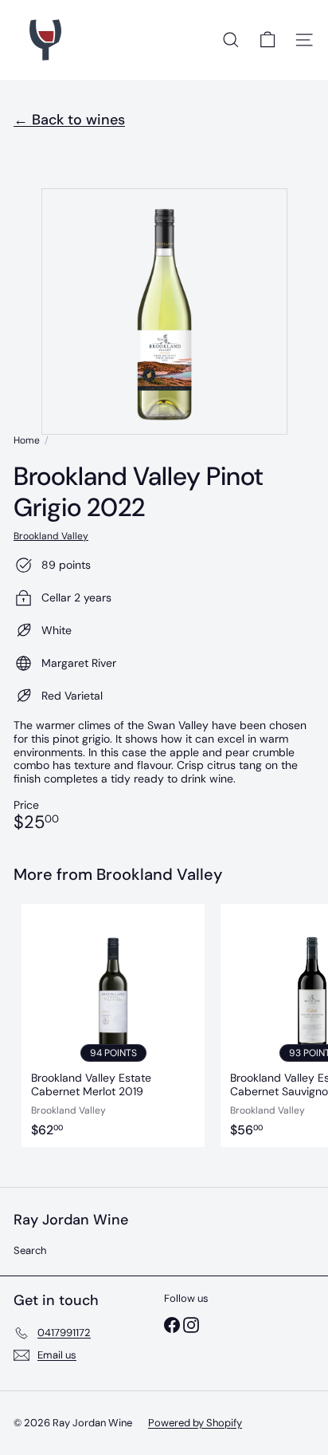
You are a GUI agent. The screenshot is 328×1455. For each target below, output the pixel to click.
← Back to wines (69, 119)
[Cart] (267, 40)
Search (30, 1250)
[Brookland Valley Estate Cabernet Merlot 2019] (113, 1025)
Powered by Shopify (195, 1422)
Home (27, 440)
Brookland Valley (159, 874)
